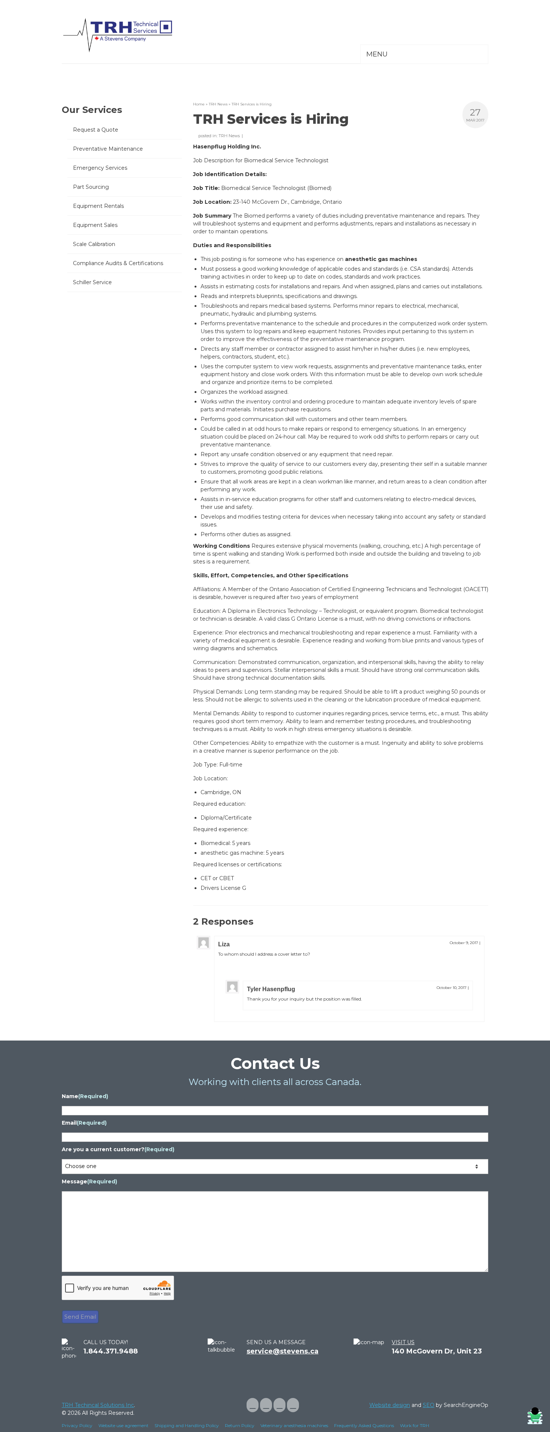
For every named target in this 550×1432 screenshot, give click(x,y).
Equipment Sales (95, 225)
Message (89, 1181)
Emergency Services (100, 168)
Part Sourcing (91, 187)
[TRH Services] (129, 35)
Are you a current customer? (118, 1149)
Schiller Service (92, 282)
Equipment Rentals (98, 206)
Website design (389, 1405)
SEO (428, 1405)
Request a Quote (95, 129)
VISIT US (403, 1342)
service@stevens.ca (282, 1351)
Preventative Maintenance (108, 148)
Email (84, 1122)
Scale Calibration (94, 244)
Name (85, 1096)
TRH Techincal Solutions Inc (98, 1405)
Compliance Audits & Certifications (118, 263)
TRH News (229, 135)
